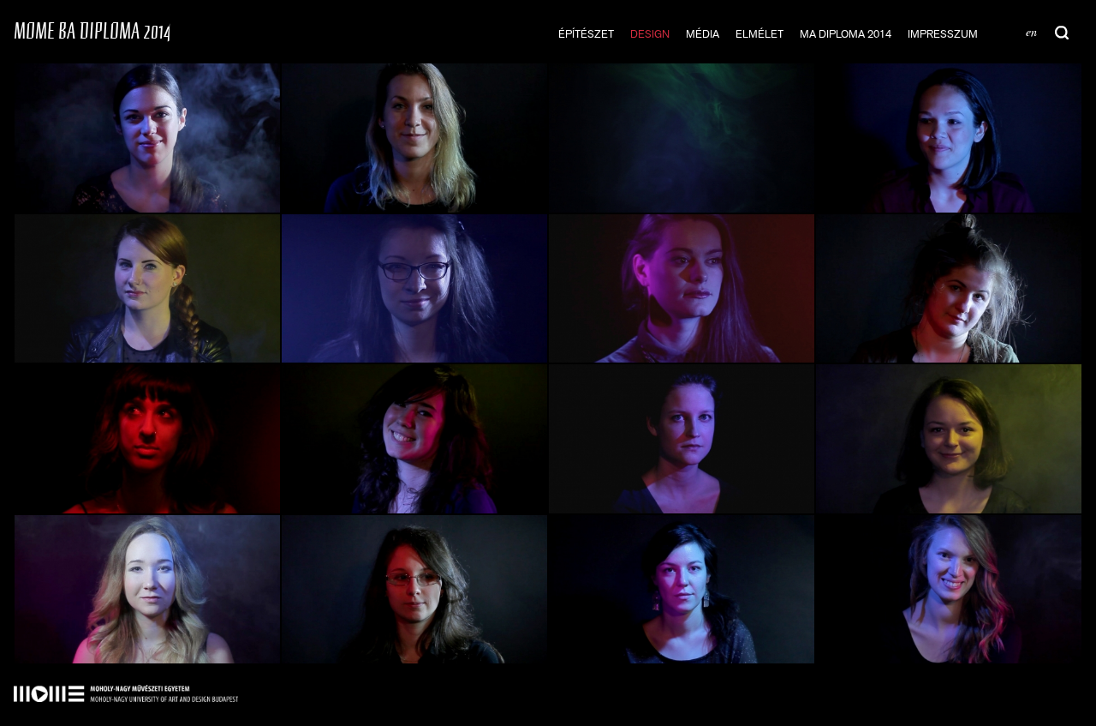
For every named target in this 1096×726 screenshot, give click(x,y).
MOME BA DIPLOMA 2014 (92, 30)
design (650, 34)
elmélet (759, 34)
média (702, 34)
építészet (586, 34)
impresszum (943, 34)
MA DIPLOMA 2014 (845, 34)
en (1031, 31)
